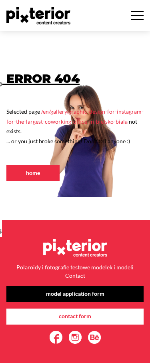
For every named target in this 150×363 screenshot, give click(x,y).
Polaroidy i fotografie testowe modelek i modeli (75, 267)
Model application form (75, 293)
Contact (75, 275)
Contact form (75, 316)
